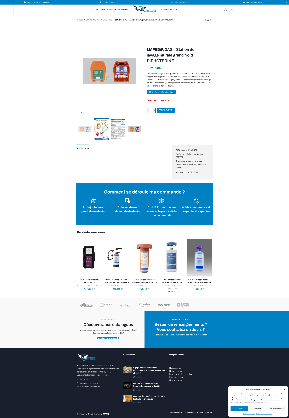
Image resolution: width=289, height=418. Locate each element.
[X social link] (188, 172)
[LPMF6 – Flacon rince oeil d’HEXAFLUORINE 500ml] (199, 257)
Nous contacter (175, 371)
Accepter (239, 408)
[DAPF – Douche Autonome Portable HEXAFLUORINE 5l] (117, 257)
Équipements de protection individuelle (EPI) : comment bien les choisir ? (149, 370)
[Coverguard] (183, 305)
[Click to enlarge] (81, 112)
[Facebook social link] (185, 172)
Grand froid (191, 164)
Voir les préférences (276, 408)
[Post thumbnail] (127, 372)
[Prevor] (105, 305)
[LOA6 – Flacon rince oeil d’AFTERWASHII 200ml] (172, 257)
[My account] (225, 9)
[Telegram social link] (197, 172)
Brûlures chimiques (194, 161)
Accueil (80, 20)
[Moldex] (163, 305)
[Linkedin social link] (194, 172)
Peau (203, 164)
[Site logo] (144, 9)
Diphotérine (108, 20)
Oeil (199, 164)
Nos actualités (175, 368)
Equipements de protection (180, 374)
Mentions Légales (176, 412)
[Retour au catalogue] (208, 20)
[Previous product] (205, 20)
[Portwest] (125, 305)
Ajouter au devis (165, 110)
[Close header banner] (286, 2)
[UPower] (86, 305)
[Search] (10, 9)
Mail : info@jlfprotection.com (90, 386)
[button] (284, 389)
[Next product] (210, 20)
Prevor (179, 167)
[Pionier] (144, 305)
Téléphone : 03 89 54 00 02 (89, 383)
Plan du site (208, 412)
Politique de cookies (249, 414)
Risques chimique (176, 377)
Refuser (258, 408)
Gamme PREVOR (93, 20)
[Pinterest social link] (191, 172)
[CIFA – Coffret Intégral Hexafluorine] (89, 257)
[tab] (82, 147)
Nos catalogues (175, 380)
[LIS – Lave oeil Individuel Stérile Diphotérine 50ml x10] (144, 257)
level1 (105, 414)
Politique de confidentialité (264, 414)
